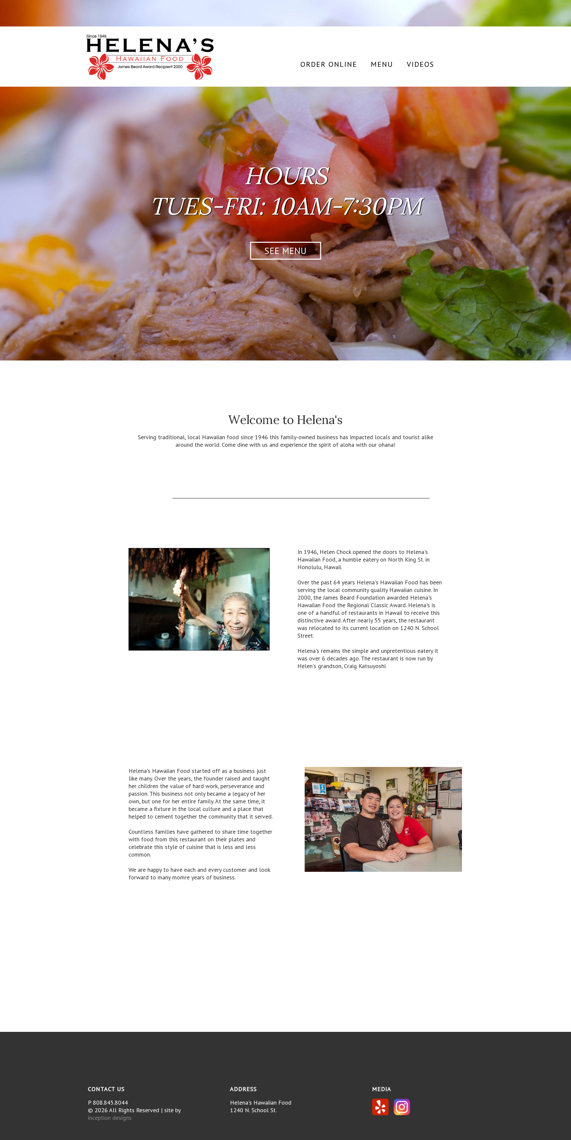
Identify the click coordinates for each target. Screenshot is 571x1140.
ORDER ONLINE (328, 64)
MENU (382, 64)
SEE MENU (285, 250)
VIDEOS (420, 64)
